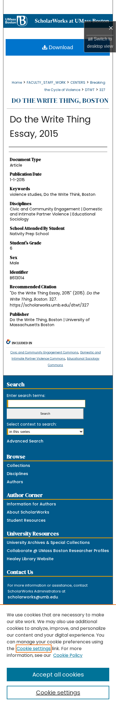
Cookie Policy (67, 655)
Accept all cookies (58, 674)
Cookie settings (34, 648)
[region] (58, 655)
